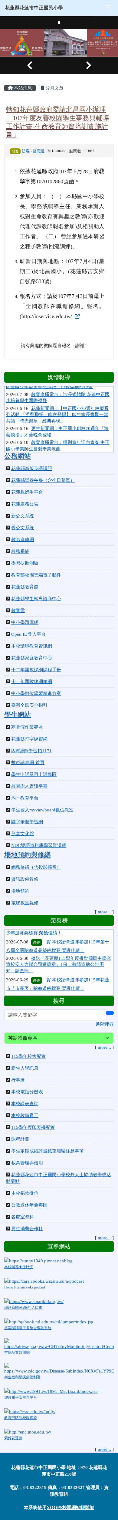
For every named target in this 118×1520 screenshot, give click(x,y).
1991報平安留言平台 (20, 1397)
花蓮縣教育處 (24, 586)
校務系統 (20, 551)
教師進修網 (22, 539)
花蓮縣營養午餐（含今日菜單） (43, 480)
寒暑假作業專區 (27, 727)
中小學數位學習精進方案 (36, 693)
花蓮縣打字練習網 (29, 738)
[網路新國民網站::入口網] (34, 1300)
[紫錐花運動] (27, 1431)
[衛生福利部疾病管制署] (59, 1368)
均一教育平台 (24, 798)
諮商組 (38, 151)
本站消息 (22, 88)
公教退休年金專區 (29, 1205)
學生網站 (17, 714)
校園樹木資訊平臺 (29, 786)
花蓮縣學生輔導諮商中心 (36, 598)
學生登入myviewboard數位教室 (42, 809)
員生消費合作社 (27, 1228)
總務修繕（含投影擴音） (36, 867)
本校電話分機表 (27, 1091)
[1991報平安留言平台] (51, 1390)
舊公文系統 (22, 527)
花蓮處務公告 (24, 504)
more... (104, 911)
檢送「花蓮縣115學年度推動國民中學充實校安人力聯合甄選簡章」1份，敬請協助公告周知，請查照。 (58, 953)
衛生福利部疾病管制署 (22, 1377)
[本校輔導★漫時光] (38, 1260)
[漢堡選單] (107, 8)
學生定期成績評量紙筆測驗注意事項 (47, 1151)
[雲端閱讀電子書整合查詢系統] (48, 1321)
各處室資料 (22, 1216)
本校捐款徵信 (24, 1193)
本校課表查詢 (24, 1103)
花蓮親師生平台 (27, 492)
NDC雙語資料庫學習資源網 (38, 845)
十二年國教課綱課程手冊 (36, 669)
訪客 (26, 151)
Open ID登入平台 (28, 634)
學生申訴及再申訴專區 (34, 774)
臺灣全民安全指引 (29, 705)
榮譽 (36, 931)
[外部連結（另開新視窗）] (77, 316)
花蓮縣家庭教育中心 (31, 657)
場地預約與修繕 (27, 854)
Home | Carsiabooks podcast (24, 1287)
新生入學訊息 (24, 1068)
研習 (15, 151)
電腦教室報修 (24, 902)
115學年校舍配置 (28, 1056)
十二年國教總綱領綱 (31, 681)
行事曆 (18, 1080)
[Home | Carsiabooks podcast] (44, 1280)
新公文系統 (22, 515)
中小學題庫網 (24, 622)
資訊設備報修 (24, 879)
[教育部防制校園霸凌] (29, 1411)
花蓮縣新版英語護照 (31, 468)
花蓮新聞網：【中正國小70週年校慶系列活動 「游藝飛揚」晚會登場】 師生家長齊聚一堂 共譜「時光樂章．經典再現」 (57, 405)
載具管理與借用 (27, 1162)
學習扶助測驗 (24, 563)
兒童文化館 (22, 833)
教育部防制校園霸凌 (20, 1418)
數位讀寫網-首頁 (27, 762)
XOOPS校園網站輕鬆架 (70, 1507)
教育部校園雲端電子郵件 (36, 575)
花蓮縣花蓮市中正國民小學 (34, 7)
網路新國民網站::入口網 (23, 1307)
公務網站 (17, 456)
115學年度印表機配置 (33, 1127)
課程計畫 (20, 1139)
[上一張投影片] (29, 65)
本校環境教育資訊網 (31, 646)
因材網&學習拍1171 (31, 750)
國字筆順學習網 (27, 821)
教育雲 (18, 610)
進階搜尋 (105, 1024)
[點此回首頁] (59, 43)
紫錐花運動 (13, 1438)
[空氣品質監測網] (59, 1343)
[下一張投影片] (88, 65)
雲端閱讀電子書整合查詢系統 (27, 1328)
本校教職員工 (24, 1115)
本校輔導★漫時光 (18, 1267)
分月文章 (54, 88)
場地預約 (20, 891)
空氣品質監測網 (17, 1352)
